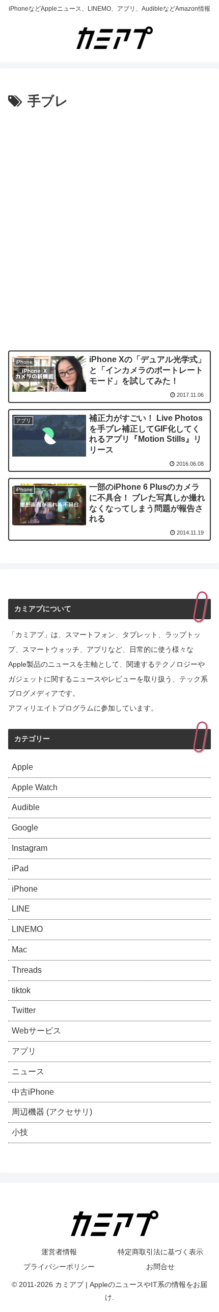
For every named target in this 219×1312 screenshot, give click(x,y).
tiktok (21, 990)
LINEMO (27, 929)
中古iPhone (33, 1092)
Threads (27, 970)
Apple (22, 767)
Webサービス (36, 1030)
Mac (19, 949)
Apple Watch (35, 787)
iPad (20, 868)
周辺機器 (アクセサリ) (52, 1111)
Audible (26, 807)
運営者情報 (59, 1252)
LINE (21, 908)
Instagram (29, 848)
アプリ (24, 1051)
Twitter (24, 1010)
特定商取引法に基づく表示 (160, 1252)
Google (25, 827)
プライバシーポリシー (59, 1267)
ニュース (28, 1071)
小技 (20, 1132)
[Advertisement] (109, 228)
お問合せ (160, 1267)
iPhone (25, 889)
